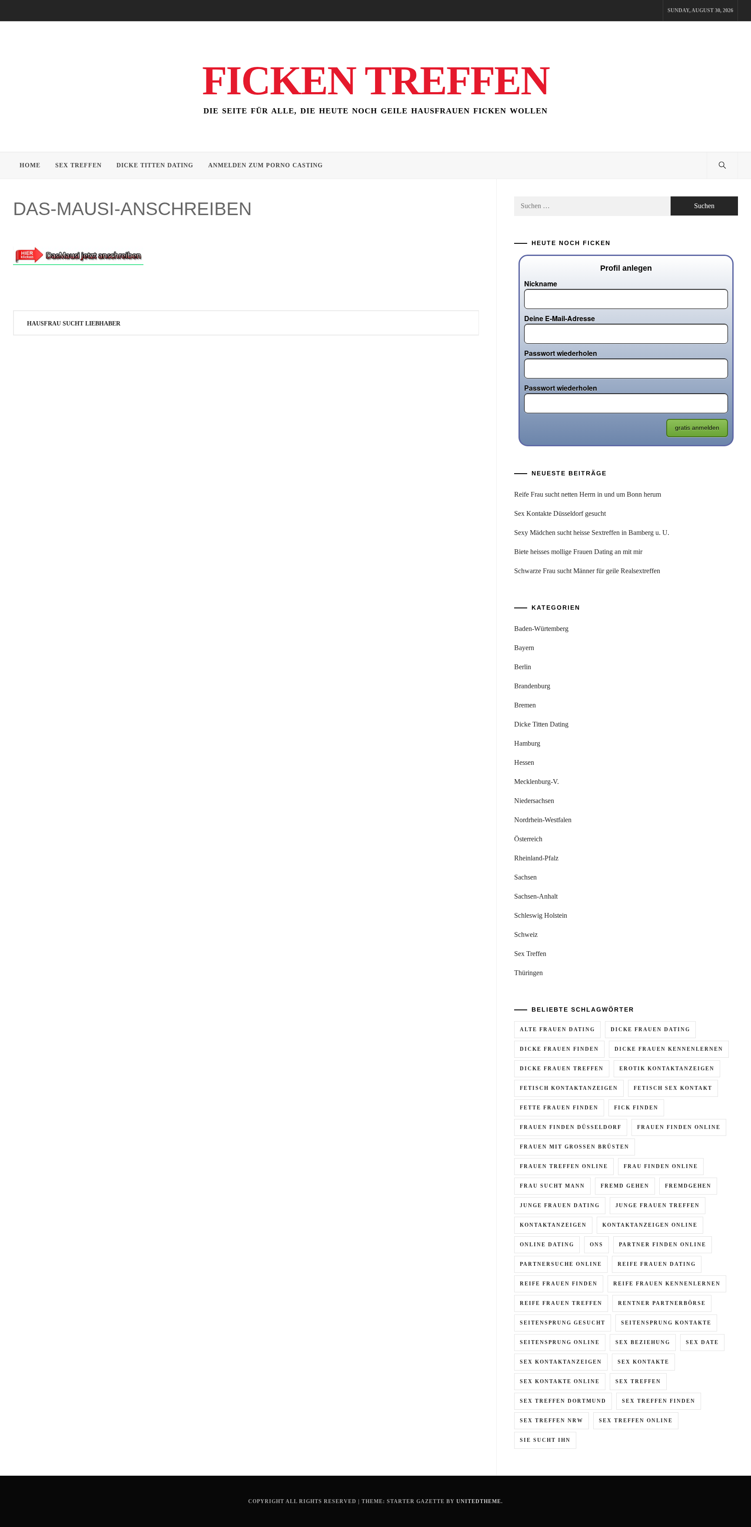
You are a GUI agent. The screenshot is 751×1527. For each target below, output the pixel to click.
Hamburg (527, 743)
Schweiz (526, 934)
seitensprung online (560, 1342)
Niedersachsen (534, 800)
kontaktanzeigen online (650, 1225)
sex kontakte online (560, 1381)
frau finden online (661, 1166)
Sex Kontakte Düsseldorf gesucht (560, 513)
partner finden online (662, 1245)
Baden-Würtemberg (541, 628)
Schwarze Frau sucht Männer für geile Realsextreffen (587, 570)
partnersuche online (561, 1264)
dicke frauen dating (650, 1029)
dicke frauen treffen (562, 1069)
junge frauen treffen (657, 1205)
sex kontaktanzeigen (561, 1362)
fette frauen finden (559, 1108)
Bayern (524, 647)
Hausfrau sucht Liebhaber (73, 323)
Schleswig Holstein (540, 915)
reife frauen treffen (561, 1303)
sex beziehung (642, 1342)
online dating (547, 1245)
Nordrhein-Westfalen (543, 819)
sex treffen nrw (551, 1420)
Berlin (522, 667)
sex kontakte (643, 1362)
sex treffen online (636, 1420)
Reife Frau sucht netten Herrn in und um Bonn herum (587, 494)
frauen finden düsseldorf (570, 1127)
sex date (702, 1342)
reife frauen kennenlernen (667, 1284)
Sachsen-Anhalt (536, 896)
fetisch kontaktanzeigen (569, 1088)
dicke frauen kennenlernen (669, 1049)
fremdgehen (688, 1186)
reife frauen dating (657, 1264)
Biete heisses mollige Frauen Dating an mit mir (578, 551)
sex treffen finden (658, 1401)
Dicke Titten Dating (154, 165)
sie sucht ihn (545, 1440)
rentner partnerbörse (662, 1303)
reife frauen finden (559, 1284)
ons (596, 1245)
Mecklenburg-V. (536, 781)
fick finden (636, 1108)
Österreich (528, 839)
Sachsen (525, 877)
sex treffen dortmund (563, 1401)
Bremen (525, 705)
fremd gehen (625, 1186)
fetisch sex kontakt (673, 1088)
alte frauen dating (557, 1029)
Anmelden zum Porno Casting (265, 165)
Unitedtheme (478, 1501)
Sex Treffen (78, 165)
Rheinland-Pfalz (536, 858)
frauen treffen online (564, 1166)
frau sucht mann (552, 1186)
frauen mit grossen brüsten (574, 1147)
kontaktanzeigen (553, 1225)
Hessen (524, 762)
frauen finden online (679, 1127)
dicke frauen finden (559, 1049)
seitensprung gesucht (562, 1323)
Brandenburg (532, 686)
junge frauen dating (560, 1205)
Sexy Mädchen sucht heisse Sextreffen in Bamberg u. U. (591, 532)
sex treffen (638, 1381)
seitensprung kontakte (666, 1323)
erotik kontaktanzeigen (666, 1069)
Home (30, 165)
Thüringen (528, 972)
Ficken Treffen (375, 80)
